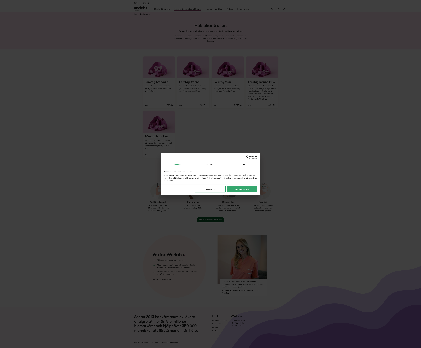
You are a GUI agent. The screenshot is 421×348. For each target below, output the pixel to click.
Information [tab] (210, 164)
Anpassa (209, 189)
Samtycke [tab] (177, 165)
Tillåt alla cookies (242, 189)
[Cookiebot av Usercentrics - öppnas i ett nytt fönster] (247, 157)
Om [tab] (243, 164)
